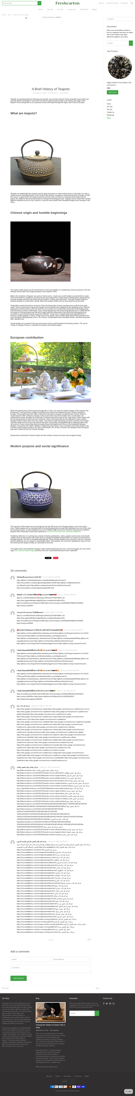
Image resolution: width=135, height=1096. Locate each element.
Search (57, 1076)
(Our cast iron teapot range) (24, 550)
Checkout (124, 3)
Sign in (101, 3)
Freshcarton (67, 3)
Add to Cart (112, 92)
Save (56, 558)
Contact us (72, 9)
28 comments (64, 93)
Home (40, 9)
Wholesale (84, 9)
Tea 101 (60, 9)
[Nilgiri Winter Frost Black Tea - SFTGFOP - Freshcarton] (120, 67)
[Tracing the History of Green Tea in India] (50, 1012)
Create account (112, 3)
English (65, 1081)
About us (49, 1076)
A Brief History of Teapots (21, 15)
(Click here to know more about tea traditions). (64, 531)
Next (89, 939)
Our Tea (50, 9)
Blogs (94, 9)
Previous (5, 988)
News (9, 15)
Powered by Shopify (73, 1091)
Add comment (18, 978)
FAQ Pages (67, 1076)
